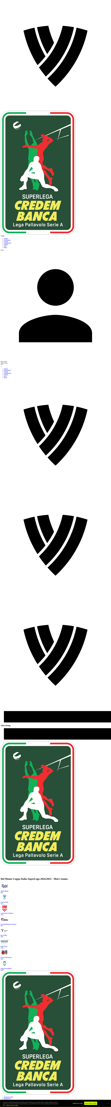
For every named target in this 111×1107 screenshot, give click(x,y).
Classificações (7, 243)
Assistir (2, 235)
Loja (5, 246)
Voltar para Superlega (9, 869)
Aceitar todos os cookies (90, 1103)
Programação (7, 240)
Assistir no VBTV (8, 867)
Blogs (5, 247)
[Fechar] (108, 1103)
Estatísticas (7, 873)
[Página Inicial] (55, 56)
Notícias (6, 244)
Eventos (6, 241)
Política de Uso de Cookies (12, 1105)
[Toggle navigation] (1, 366)
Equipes (6, 872)
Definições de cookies (78, 1103)
